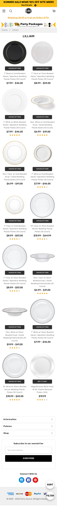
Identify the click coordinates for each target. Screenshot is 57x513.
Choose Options (15, 68)
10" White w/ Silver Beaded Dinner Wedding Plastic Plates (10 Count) (14, 389)
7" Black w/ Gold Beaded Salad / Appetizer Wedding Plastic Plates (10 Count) (14, 76)
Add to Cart (42, 381)
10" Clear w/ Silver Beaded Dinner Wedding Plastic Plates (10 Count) (42, 229)
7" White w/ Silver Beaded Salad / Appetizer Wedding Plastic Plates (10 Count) (42, 335)
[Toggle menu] (4, 11)
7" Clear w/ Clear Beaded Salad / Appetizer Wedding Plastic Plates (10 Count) (42, 76)
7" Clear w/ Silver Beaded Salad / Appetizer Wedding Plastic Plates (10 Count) (14, 280)
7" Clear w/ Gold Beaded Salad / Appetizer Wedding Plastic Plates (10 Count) (14, 229)
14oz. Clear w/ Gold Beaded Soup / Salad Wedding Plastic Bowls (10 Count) (15, 177)
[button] (29, 24)
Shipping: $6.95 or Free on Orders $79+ (28, 17)
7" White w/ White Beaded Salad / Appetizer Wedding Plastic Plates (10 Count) (14, 125)
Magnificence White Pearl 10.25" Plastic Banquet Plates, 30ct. (42, 389)
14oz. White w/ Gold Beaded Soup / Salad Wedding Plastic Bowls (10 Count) (42, 125)
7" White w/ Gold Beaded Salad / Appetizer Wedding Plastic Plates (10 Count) (42, 177)
